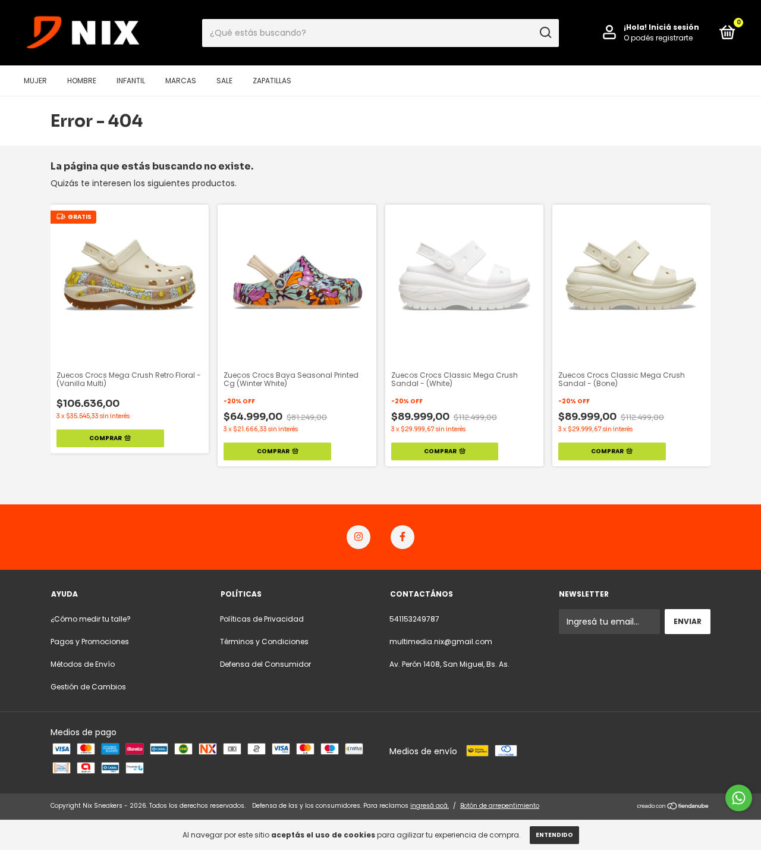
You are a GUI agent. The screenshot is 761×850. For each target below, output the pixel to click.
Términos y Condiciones (264, 641)
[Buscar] (545, 32)
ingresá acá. (429, 805)
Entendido (554, 834)
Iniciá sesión (674, 27)
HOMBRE (81, 81)
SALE (224, 81)
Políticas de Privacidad (262, 619)
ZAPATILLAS (272, 81)
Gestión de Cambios (88, 687)
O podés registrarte (658, 38)
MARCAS (180, 81)
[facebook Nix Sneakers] (402, 537)
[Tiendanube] (673, 807)
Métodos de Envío (83, 664)
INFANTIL (131, 81)
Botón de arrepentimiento (499, 805)
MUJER (35, 81)
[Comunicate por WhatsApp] (738, 798)
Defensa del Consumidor (265, 664)
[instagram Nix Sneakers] (358, 537)
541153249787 (414, 619)
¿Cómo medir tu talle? (91, 619)
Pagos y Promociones (90, 641)
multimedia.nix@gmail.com (440, 641)
